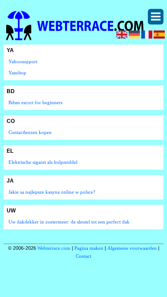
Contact (83, 256)
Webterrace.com (53, 248)
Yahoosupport (22, 61)
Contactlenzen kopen (30, 132)
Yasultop (17, 72)
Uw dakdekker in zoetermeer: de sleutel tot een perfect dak (69, 221)
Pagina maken (88, 248)
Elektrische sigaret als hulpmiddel (42, 162)
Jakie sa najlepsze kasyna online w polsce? (51, 192)
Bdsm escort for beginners (35, 102)
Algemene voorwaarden (132, 248)
